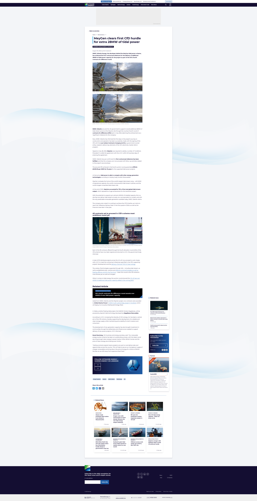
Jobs (161, 477)
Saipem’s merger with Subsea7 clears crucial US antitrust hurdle (154, 442)
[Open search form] (165, 5)
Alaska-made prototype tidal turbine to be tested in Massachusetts (102, 417)
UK (125, 379)
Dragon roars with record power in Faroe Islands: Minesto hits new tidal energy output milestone (119, 419)
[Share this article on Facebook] (100, 388)
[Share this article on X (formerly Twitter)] (97, 388)
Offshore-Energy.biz (106, 1)
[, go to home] (89, 4)
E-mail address (89, 478)
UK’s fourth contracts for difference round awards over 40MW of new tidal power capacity (114, 294)
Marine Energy (121, 4)
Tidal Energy (119, 379)
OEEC (171, 475)
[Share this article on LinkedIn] (94, 388)
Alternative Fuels (145, 4)
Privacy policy (158, 491)
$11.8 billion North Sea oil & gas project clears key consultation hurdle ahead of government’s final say (102, 445)
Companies (169, 477)
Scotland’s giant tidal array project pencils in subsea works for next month (119, 444)
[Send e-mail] (138, 477)
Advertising (168, 1)
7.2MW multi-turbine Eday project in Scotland (122, 303)
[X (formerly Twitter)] (165, 350)
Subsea (128, 4)
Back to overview (94, 31)
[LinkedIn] (167, 350)
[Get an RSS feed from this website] (141, 477)
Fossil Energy (135, 4)
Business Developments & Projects (103, 46)
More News (154, 4)
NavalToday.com (138, 1)
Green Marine (105, 4)
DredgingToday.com (127, 1)
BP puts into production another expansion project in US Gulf (136, 417)
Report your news (150, 491)
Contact (170, 491)
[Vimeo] (147, 474)
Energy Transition (97, 379)
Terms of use (165, 491)
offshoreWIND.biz (117, 1)
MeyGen (104, 379)
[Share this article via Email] (103, 388)
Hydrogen (113, 4)
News (161, 475)
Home (94, 34)
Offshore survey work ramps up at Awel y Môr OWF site (137, 443)
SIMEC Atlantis (111, 379)
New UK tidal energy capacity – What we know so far (154, 416)
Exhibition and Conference (149, 1)
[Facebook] (163, 350)
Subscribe (155, 345)
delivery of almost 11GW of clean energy (123, 264)
